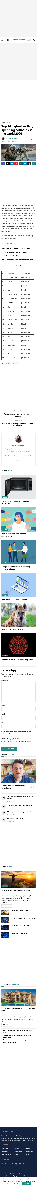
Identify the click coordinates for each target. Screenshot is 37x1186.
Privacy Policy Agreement (10, 739)
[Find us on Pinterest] (16, 1164)
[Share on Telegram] (25, 163)
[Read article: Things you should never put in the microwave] (18, 487)
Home (3, 122)
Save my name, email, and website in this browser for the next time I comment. (17, 733)
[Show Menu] (2, 40)
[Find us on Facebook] (2, 1164)
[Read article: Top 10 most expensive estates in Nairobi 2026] (18, 997)
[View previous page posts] (16, 265)
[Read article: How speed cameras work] (5, 912)
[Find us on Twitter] (5, 1164)
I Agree (26, 1183)
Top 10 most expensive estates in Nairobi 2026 (18, 1009)
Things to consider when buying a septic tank (17, 259)
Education (4, 1152)
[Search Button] (34, 40)
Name (3, 705)
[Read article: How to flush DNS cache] (5, 935)
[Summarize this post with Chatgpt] (29, 163)
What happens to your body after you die (19, 812)
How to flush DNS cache (19, 933)
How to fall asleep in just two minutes (14, 252)
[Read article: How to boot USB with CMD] (5, 927)
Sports (27, 1149)
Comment (5, 680)
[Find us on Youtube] (20, 1164)
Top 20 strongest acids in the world (23, 918)
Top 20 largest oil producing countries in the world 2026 (20, 798)
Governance (18, 1152)
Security (15, 363)
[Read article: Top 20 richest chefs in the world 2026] (18, 771)
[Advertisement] (18, 18)
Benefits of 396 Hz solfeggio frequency (17, 659)
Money (8, 363)
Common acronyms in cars (15, 818)
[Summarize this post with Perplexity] (34, 163)
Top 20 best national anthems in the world (19, 805)
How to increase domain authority (14, 1040)
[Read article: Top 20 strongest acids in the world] (5, 920)
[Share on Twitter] (8, 163)
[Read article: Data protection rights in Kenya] (18, 585)
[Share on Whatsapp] (21, 163)
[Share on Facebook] (3, 163)
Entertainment (6, 1154)
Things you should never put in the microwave (15, 502)
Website (4, 723)
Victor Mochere (12, 138)
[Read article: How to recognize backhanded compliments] (18, 519)
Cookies (21, 1174)
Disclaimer (13, 1174)
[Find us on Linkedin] (12, 1164)
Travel (27, 1154)
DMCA (23, 1176)
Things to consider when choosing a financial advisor (16, 567)
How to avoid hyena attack (12, 629)
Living (8, 122)
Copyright (15, 1176)
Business (4, 1149)
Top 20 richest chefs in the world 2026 (13, 787)
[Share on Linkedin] (12, 163)
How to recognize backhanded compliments (13, 535)
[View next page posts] (20, 265)
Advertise (4, 1174)
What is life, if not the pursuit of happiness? (16, 248)
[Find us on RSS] (24, 1164)
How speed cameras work (19, 910)
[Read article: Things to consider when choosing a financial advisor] (18, 552)
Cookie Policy (16, 1183)
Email (3, 714)
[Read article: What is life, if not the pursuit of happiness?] (18, 879)
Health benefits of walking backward (13, 256)
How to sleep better (9, 1042)
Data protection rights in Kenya (14, 599)
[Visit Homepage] (19, 40)
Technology (29, 1152)
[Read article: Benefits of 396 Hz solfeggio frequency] (18, 645)
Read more (7, 905)
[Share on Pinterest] (16, 163)
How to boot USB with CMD (20, 926)
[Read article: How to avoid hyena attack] (18, 615)
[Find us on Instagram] (9, 1164)
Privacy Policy (5, 1176)
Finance (16, 1149)
